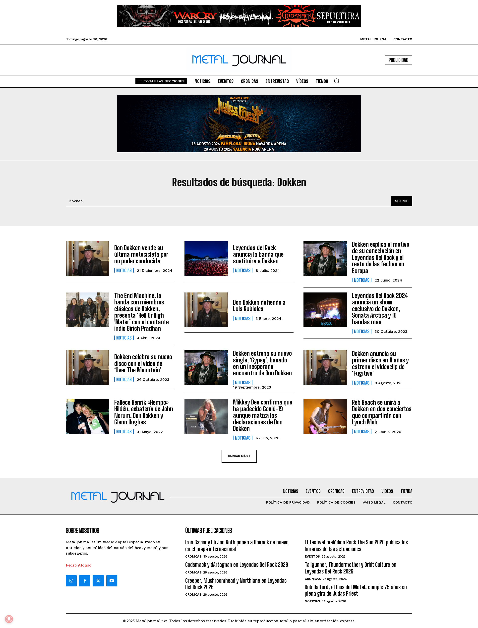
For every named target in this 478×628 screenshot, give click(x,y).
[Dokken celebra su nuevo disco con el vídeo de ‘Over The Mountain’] (87, 367)
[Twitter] (98, 580)
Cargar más (238, 456)
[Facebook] (84, 580)
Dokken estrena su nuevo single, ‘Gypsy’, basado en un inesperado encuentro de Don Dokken (262, 363)
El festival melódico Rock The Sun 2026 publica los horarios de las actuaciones (356, 545)
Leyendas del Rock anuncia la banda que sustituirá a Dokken (258, 254)
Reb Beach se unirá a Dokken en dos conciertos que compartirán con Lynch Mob (382, 412)
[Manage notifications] (9, 619)
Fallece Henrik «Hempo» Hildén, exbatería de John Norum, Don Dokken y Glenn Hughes (143, 412)
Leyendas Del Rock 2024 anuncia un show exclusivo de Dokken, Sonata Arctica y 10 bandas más (380, 309)
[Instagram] (71, 580)
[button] (337, 81)
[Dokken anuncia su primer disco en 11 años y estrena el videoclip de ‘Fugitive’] (325, 367)
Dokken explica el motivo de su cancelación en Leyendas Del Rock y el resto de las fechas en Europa (380, 257)
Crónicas (193, 556)
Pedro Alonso (78, 565)
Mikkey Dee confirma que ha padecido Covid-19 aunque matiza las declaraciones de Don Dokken (262, 415)
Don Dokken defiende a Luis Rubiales (259, 305)
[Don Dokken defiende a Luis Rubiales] (206, 309)
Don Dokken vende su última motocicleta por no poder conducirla (141, 254)
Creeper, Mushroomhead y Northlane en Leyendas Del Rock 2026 (236, 583)
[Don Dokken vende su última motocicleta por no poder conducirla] (87, 258)
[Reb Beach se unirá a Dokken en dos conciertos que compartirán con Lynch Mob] (325, 416)
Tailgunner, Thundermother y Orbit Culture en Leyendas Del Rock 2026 (350, 567)
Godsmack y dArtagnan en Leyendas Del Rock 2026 (236, 564)
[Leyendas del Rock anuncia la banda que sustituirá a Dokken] (206, 258)
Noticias (124, 270)
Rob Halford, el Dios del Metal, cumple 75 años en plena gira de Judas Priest (356, 590)
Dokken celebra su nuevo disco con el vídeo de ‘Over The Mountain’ (143, 363)
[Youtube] (111, 580)
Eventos (312, 556)
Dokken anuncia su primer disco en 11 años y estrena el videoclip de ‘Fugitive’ (380, 363)
